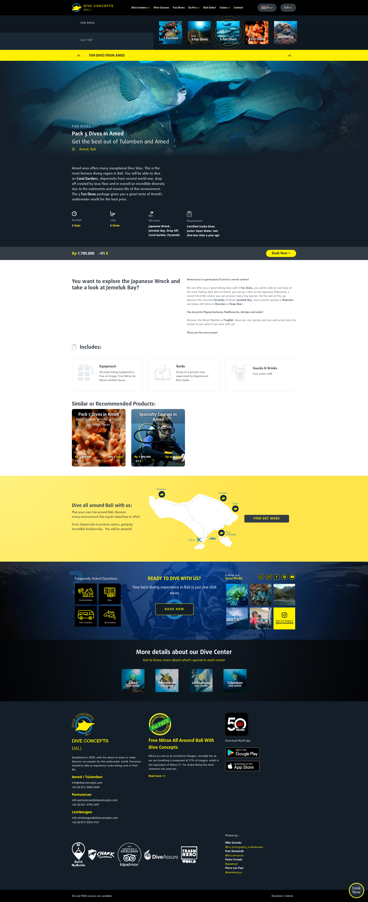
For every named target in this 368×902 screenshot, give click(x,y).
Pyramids (173, 235)
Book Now (356, 890)
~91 (103, 253)
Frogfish (228, 320)
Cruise (224, 8)
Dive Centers (139, 8)
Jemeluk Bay (157, 230)
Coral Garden (86, 178)
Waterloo (287, 300)
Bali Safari (209, 8)
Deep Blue (235, 304)
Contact (238, 8)
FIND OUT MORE (267, 518)
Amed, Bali (87, 149)
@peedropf (231, 863)
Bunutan (220, 304)
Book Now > (281, 253)
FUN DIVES (81, 126)
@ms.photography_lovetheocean (244, 847)
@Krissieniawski (234, 855)
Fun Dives (179, 8)
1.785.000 (83, 253)
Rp (76, 456)
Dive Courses (161, 8)
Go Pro (192, 8)
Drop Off (172, 230)
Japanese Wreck (159, 226)
